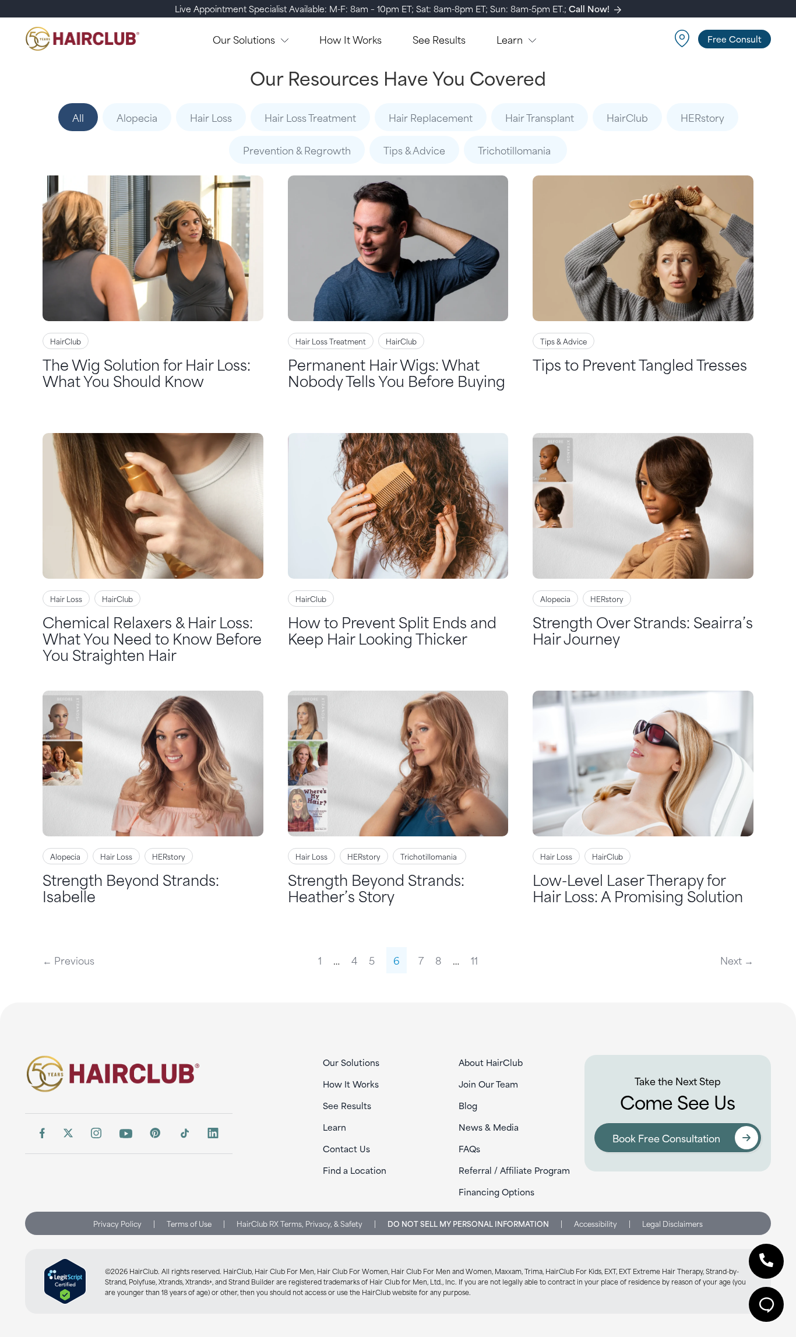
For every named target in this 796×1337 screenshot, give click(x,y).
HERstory (702, 117)
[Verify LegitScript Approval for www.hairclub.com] (65, 1281)
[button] (766, 1261)
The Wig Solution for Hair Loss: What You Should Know (147, 372)
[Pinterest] (155, 1133)
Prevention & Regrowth (297, 149)
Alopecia (137, 117)
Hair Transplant (539, 117)
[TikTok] (184, 1133)
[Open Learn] (532, 39)
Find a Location (354, 1170)
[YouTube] (125, 1133)
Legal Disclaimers (672, 1223)
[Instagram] (96, 1133)
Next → (736, 959)
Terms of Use (189, 1223)
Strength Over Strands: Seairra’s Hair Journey (643, 629)
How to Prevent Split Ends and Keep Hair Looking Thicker (392, 629)
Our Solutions (351, 1062)
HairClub (627, 117)
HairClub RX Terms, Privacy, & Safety (299, 1223)
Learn (334, 1127)
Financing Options (496, 1191)
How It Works (351, 1083)
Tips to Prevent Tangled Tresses (640, 364)
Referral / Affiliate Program (514, 1170)
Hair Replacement (431, 117)
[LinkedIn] (213, 1133)
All (78, 117)
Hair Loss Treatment (310, 117)
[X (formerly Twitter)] (68, 1133)
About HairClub (491, 1062)
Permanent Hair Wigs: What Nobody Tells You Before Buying (396, 372)
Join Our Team (488, 1083)
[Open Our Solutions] (284, 39)
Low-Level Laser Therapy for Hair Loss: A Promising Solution (638, 887)
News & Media (489, 1127)
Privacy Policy (117, 1223)
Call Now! (589, 8)
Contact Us (346, 1148)
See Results (347, 1105)
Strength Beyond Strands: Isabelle (131, 887)
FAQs (469, 1148)
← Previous (68, 959)
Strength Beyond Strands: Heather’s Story (376, 887)
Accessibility (595, 1223)
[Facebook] (42, 1133)
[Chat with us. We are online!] (766, 1304)
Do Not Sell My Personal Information (468, 1223)
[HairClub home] (129, 1074)
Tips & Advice (414, 149)
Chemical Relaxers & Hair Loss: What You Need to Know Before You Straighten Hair (152, 638)
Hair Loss (211, 117)
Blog (468, 1105)
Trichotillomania (515, 149)
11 (474, 959)
